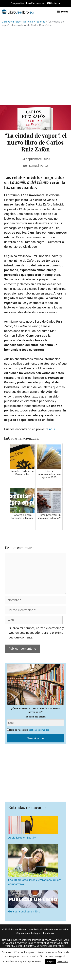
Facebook (48, 933)
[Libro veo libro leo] (18, 12)
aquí (52, 429)
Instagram (36, 933)
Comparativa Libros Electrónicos (27, 3)
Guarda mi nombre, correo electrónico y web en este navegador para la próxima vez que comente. (36, 632)
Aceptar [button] (50, 961)
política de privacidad (39, 730)
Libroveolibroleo (11, 21)
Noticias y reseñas (34, 21)
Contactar (55, 3)
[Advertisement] (35, 68)
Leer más (62, 961)
